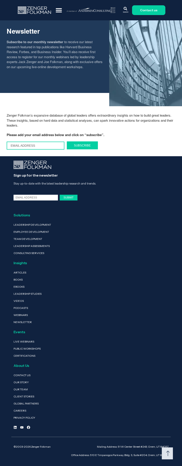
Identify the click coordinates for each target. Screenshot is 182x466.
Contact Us (22, 375)
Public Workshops (27, 348)
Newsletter (23, 322)
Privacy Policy (24, 417)
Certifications (24, 355)
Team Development (28, 239)
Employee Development (31, 231)
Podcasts (21, 308)
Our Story (21, 382)
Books (18, 279)
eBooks (19, 286)
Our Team (21, 389)
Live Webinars (24, 341)
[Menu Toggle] (58, 10)
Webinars (21, 315)
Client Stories (24, 396)
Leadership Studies (28, 293)
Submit (68, 197)
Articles (20, 272)
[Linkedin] (15, 427)
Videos (19, 300)
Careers (20, 410)
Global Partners (26, 403)
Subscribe (82, 145)
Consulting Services (29, 253)
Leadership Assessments (32, 246)
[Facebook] (28, 427)
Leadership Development (32, 224)
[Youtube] (22, 427)
